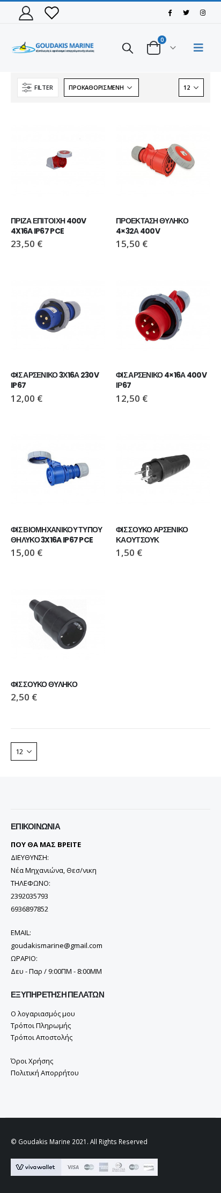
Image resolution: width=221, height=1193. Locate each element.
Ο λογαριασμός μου (43, 1013)
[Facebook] (169, 12)
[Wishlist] (51, 12)
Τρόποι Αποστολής (41, 1037)
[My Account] (25, 12)
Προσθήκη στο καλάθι (87, 131)
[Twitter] (186, 12)
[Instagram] (203, 12)
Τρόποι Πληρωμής (41, 1025)
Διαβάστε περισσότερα (192, 131)
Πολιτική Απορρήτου (45, 1073)
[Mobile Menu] (198, 48)
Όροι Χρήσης (32, 1061)
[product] (58, 160)
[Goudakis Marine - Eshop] (54, 48)
